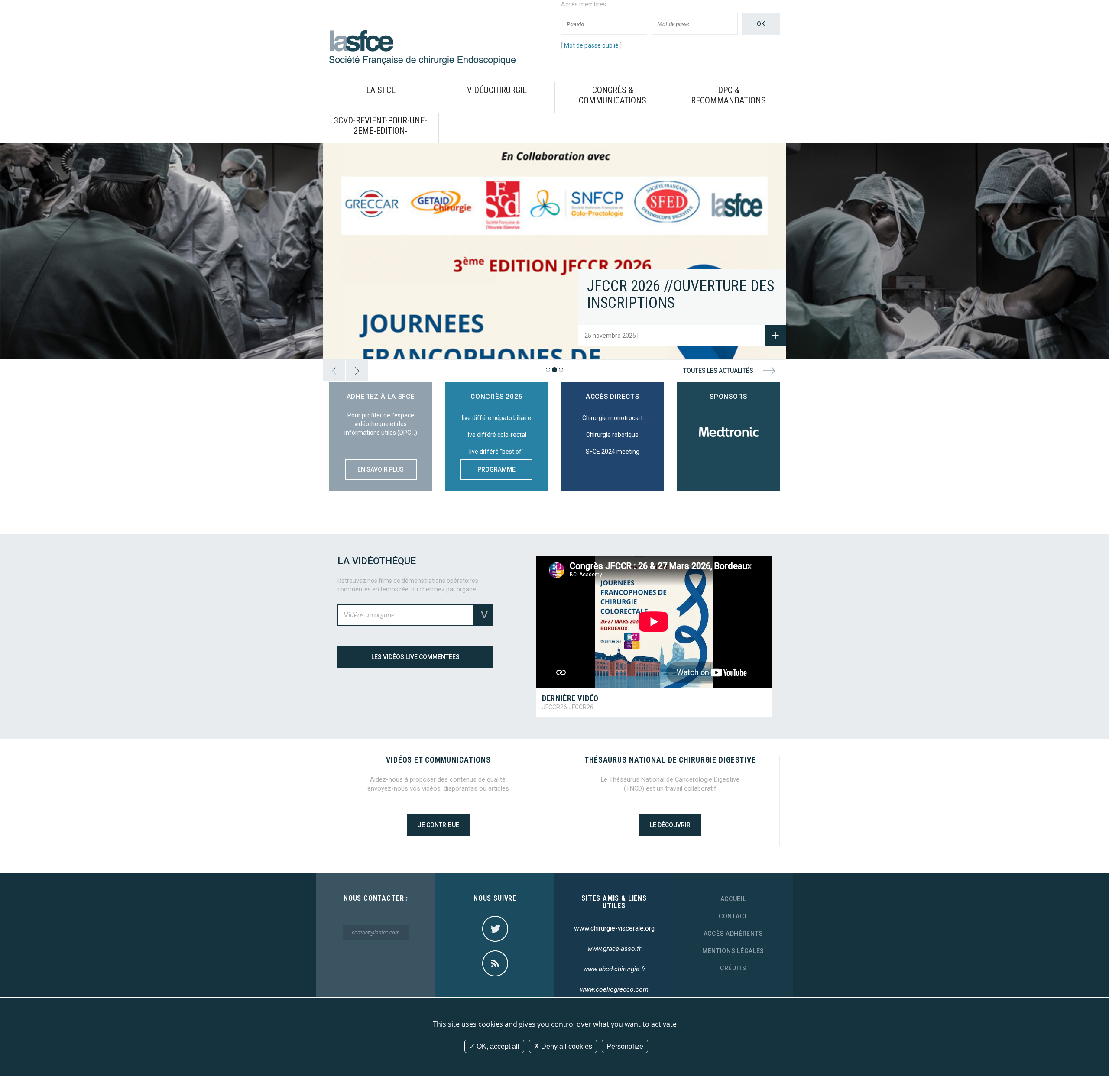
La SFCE (381, 90)
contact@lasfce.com (376, 932)
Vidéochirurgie (497, 90)
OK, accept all (497, 1046)
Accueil (733, 898)
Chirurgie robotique (612, 434)
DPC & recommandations (728, 95)
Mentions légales (733, 950)
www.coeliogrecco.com (614, 989)
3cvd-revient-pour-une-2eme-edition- (380, 125)
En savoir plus (380, 469)
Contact (733, 916)
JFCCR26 (554, 707)
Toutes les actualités (718, 370)
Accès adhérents (733, 933)
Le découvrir (670, 824)
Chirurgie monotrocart (612, 417)
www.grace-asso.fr (614, 949)
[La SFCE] (422, 47)
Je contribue (438, 824)
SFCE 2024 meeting (612, 451)
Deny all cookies (565, 1046)
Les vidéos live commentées (415, 656)
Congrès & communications (612, 95)
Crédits (733, 968)
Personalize (624, 1046)
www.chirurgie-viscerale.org (614, 928)
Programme (496, 469)
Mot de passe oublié (591, 45)
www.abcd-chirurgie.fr (614, 969)
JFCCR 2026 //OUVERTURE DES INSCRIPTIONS (680, 294)
